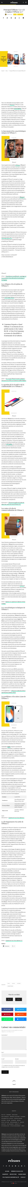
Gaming (14, 1120)
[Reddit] (12, 1166)
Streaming (11, 1124)
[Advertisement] (14, 39)
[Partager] (3, 17)
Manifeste (5, 1174)
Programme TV (15, 1122)
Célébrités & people (7, 1118)
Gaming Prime (22, 1174)
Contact (23, 1177)
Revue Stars (13, 1174)
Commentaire (4, 1035)
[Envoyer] (15, 17)
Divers (4, 1120)
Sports (4, 1124)
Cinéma (23, 1116)
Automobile (5, 1116)
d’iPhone (17, 165)
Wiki (23, 1125)
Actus (15, 14)
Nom (2, 1052)
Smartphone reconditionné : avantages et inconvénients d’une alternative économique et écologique (13, 278)
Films (8, 1120)
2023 (9, 983)
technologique (17, 108)
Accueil (7, 1171)
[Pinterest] (9, 1166)
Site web (16, 1058)
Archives (15, 1114)
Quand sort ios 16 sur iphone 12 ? (14, 940)
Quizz (22, 1122)
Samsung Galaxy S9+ (6, 237)
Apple (8, 746)
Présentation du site (17, 1171)
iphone (19, 983)
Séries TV (18, 1124)
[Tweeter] (7, 17)
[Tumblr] (24, 1166)
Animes (9, 1114)
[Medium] (21, 1166)
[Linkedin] (18, 1166)
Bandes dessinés (15, 1116)
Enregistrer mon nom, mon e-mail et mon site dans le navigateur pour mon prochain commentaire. (13, 1066)
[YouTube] (15, 1166)
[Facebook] (3, 1166)
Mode (19, 1120)
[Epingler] (11, 17)
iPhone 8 (12, 104)
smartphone (10, 986)
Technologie (20, 14)
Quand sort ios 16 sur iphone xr (16, 817)
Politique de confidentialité (11, 1177)
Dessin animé (18, 1118)
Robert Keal (9, 14)
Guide (14, 983)
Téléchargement (16, 1125)
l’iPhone (22, 585)
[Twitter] (6, 1166)
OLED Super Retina (9, 297)
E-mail (3, 1058)
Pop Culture (5, 1122)
